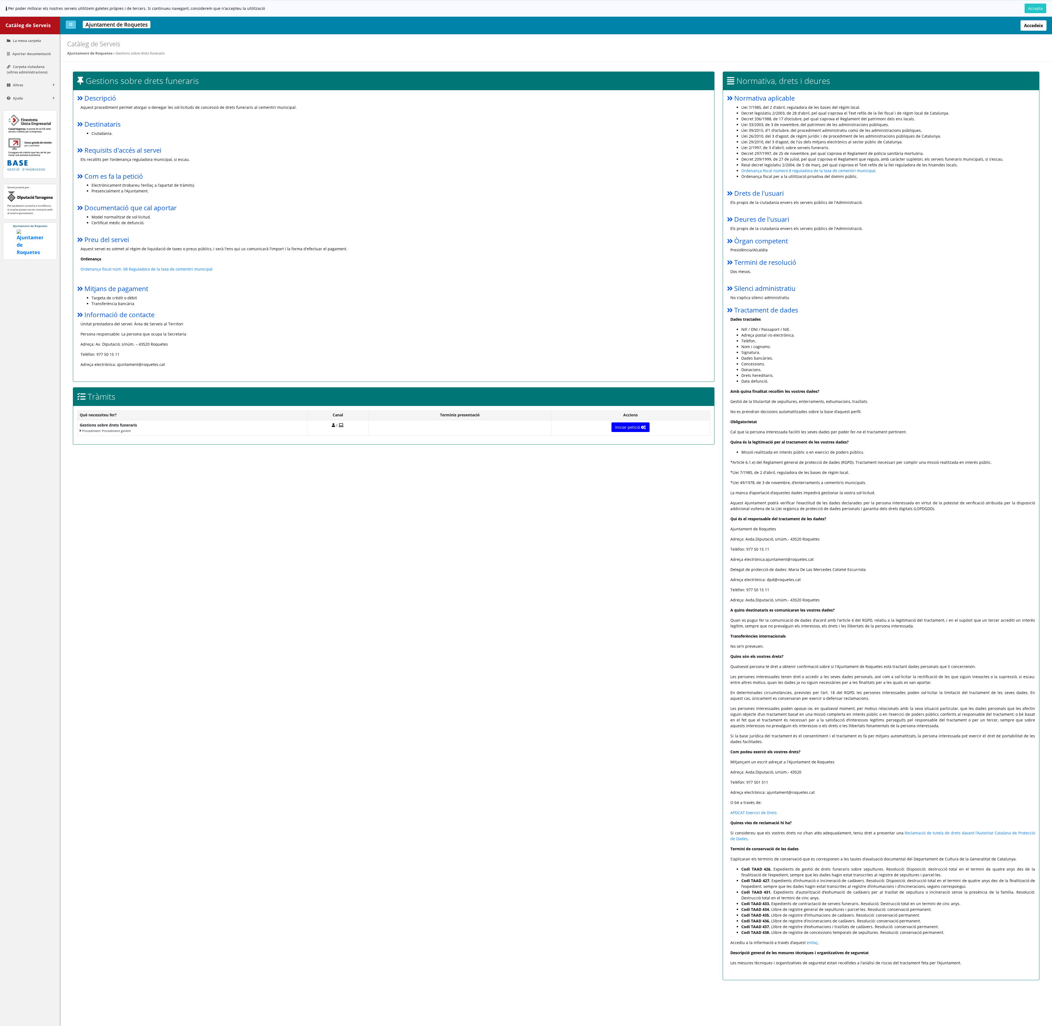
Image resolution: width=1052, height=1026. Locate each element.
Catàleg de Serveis (28, 25)
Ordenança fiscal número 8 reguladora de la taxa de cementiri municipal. (808, 170)
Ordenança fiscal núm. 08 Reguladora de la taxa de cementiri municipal (147, 269)
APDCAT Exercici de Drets (753, 812)
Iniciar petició (628, 427)
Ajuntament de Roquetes (89, 53)
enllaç (812, 942)
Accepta (1035, 8)
